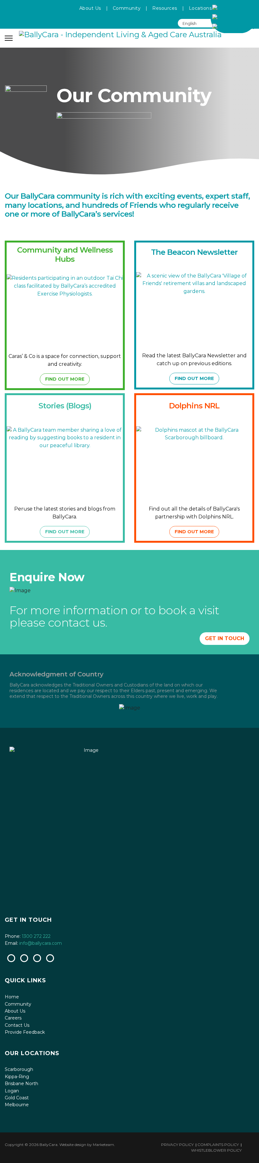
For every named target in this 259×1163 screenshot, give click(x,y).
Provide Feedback (25, 1032)
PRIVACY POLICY (177, 1144)
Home (12, 997)
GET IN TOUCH (224, 638)
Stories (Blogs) (65, 405)
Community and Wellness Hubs (65, 254)
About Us (90, 8)
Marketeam (103, 1144)
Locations (200, 8)
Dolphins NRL (194, 405)
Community (127, 8)
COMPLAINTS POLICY (218, 1144)
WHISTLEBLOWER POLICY (216, 1150)
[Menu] (9, 38)
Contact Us (17, 1025)
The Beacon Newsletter (194, 252)
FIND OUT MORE (64, 379)
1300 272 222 (36, 936)
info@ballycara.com (40, 943)
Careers (13, 1018)
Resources (164, 8)
